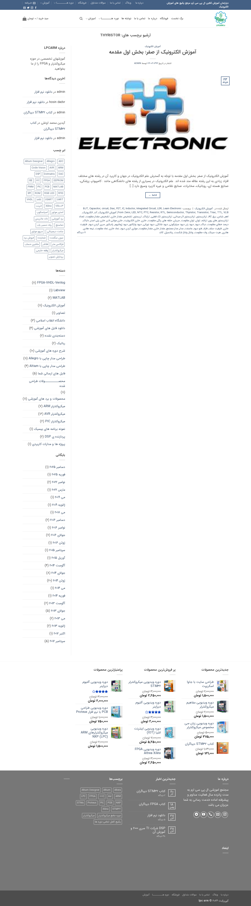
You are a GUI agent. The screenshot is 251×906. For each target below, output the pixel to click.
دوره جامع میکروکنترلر (109, 816)
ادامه (152, 195)
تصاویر (60, 312)
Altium (106, 790)
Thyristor (190, 213)
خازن (143, 221)
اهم (226, 217)
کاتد (161, 233)
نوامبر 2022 (58, 482)
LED (134, 213)
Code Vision (38, 168)
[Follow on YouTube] (203, 814)
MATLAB (58, 187)
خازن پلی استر (97, 221)
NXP (118, 803)
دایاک (86, 221)
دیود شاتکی (162, 224)
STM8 (80, 803)
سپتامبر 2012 (57, 641)
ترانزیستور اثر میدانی (184, 217)
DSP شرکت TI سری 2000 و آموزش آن (148, 830)
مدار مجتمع (172, 229)
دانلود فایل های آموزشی (49, 328)
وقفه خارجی (42, 251)
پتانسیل (169, 233)
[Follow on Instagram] (32, 7)
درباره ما (139, 3)
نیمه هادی (88, 229)
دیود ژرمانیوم (121, 224)
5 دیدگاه (159, 820)
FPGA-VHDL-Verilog (51, 282)
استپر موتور (57, 212)
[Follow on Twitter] (28, 7)
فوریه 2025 (58, 474)
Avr (110, 796)
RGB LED (49, 193)
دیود (197, 224)
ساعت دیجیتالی (55, 232)
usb (39, 200)
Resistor (154, 213)
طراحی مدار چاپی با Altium (47, 366)
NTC (139, 213)
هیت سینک (214, 233)
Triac (213, 213)
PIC (39, 187)
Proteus (92, 803)
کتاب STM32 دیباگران (38, 112)
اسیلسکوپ (42, 212)
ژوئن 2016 (59, 542)
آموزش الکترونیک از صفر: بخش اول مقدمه (152, 52)
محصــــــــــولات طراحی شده (47, 384)
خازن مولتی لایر (114, 221)
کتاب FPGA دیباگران (152, 804)
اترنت (39, 206)
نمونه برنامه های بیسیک (49, 429)
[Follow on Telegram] (196, 814)
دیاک (203, 224)
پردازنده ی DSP (55, 436)
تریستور (138, 217)
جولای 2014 (58, 572)
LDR (159, 209)
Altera (117, 790)
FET (118, 209)
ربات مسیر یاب (44, 225)
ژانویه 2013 (58, 625)
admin (137, 63)
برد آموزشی (57, 219)
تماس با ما (115, 3)
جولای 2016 (58, 535)
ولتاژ (191, 233)
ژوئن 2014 (59, 580)
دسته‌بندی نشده (55, 335)
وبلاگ (128, 3)
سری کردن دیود (97, 224)
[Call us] (210, 814)
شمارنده (42, 238)
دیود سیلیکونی (177, 224)
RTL (163, 213)
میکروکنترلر (57, 251)
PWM (31, 187)
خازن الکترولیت (132, 221)
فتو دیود (198, 229)
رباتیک (61, 343)
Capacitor (94, 209)
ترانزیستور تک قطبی (161, 217)
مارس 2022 (58, 489)
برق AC (212, 217)
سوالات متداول (98, 3)
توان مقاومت (187, 221)
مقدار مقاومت (146, 229)
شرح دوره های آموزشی (50, 350)
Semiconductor (175, 213)
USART (49, 200)
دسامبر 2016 (57, 520)
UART (60, 200)
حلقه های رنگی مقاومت (160, 221)
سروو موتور (37, 232)
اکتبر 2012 (59, 633)
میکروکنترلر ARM (54, 406)
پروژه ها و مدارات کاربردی (48, 444)
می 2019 (60, 497)
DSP (38, 174)
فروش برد (29, 238)
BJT (85, 209)
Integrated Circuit (146, 209)
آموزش (46, 3)
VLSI (226, 213)
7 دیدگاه (81, 233)
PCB (47, 187)
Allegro (51, 161)
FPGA (47, 181)
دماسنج (59, 225)
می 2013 (60, 618)
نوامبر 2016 (58, 527)
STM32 (116, 809)
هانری (225, 233)
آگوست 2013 (57, 603)
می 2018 (60, 512)
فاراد (205, 229)
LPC (83, 796)
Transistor (203, 213)
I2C (38, 181)
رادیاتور (109, 224)
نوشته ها (126, 19)
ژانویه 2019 (58, 504)
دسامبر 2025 (57, 467)
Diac (112, 209)
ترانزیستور (201, 217)
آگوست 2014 (57, 565)
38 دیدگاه (158, 836)
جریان (177, 221)
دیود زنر (190, 224)
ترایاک (146, 217)
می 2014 (60, 588)
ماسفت (188, 229)
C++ (101, 796)
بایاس (220, 217)
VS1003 (59, 206)
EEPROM (58, 181)
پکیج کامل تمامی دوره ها (108, 822)
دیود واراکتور (135, 224)
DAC (61, 174)
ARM (60, 168)
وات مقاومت (201, 233)
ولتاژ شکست (180, 233)
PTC (146, 213)
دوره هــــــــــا (65, 3)
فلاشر (45, 244)
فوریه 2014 (59, 595)
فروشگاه (82, 3)
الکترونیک (88, 213)
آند (95, 213)
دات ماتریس (41, 219)
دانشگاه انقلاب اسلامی (50, 320)
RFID (60, 193)
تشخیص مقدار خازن (121, 217)
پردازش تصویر (56, 257)
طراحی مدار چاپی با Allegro (47, 358)
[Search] (81, 18)
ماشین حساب (32, 244)
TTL (219, 213)
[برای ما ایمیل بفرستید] (24, 7)
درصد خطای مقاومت (217, 224)
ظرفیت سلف (215, 229)
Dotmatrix (49, 174)
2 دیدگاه (158, 795)
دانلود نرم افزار (43, 91)
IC (123, 209)
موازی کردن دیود (128, 229)
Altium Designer (34, 161)
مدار (181, 229)
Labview (59, 290)
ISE (30, 181)
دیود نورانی (148, 224)
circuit (105, 209)
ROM (37, 193)
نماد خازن (114, 229)
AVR (51, 168)
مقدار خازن (159, 229)
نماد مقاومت (101, 229)
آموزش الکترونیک (153, 46)
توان (198, 221)
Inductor (130, 209)
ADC (61, 161)
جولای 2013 (58, 610)
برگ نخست (177, 19)
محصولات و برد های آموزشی (46, 398)
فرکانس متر (57, 244)
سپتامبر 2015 (57, 550)
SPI (29, 193)
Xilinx (49, 206)
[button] (30, 3)
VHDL (30, 200)
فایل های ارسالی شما (51, 373)
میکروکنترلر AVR (54, 413)
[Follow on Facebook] (36, 7)
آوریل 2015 (58, 557)
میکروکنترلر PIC (55, 421)
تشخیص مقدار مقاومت (98, 217)
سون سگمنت (56, 238)
